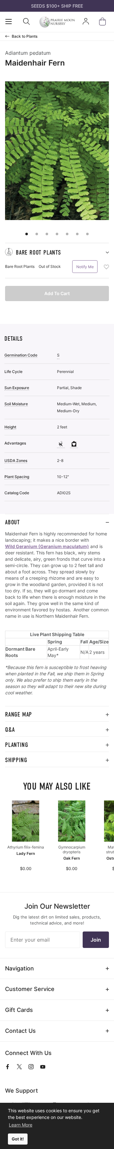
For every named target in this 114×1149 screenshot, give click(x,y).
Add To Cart (57, 293)
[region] (57, 618)
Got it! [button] (18, 1139)
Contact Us (20, 1030)
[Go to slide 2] (36, 234)
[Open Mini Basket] (103, 22)
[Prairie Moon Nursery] (57, 22)
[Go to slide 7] (87, 234)
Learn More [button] (20, 1124)
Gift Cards (19, 1010)
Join (96, 940)
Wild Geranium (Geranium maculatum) (47, 546)
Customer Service (29, 989)
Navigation (19, 968)
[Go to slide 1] (26, 234)
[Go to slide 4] (57, 234)
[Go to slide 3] (47, 234)
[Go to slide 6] (77, 234)
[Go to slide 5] (67, 234)
